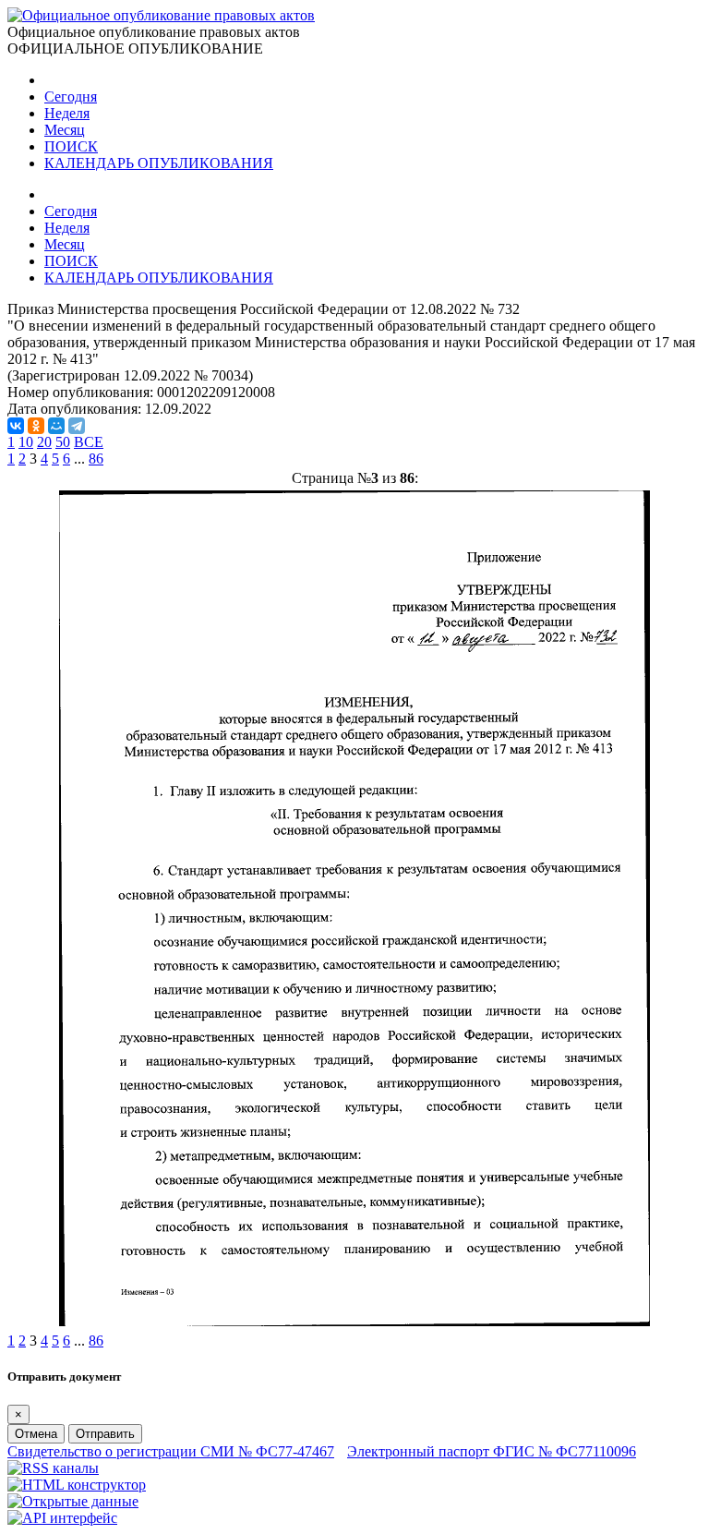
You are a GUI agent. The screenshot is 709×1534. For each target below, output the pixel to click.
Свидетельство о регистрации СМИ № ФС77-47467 (170, 1451)
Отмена (36, 1434)
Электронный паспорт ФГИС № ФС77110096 (491, 1451)
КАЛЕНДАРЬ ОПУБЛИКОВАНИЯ (158, 163)
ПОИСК (71, 146)
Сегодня (70, 96)
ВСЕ (88, 442)
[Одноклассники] (36, 425)
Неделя (67, 113)
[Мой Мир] (56, 425)
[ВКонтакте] (15, 425)
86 (96, 458)
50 (62, 442)
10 (25, 442)
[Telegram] (76, 425)
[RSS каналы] (53, 1468)
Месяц (64, 130)
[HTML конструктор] (76, 1484)
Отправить (105, 1434)
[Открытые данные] (72, 1501)
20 (44, 442)
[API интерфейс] (62, 1518)
